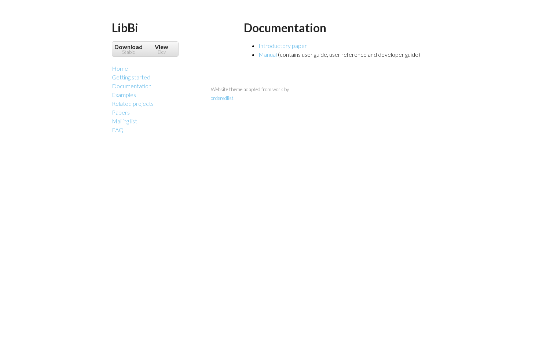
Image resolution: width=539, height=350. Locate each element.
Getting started (131, 77)
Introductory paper (282, 45)
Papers (121, 112)
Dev (161, 49)
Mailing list (124, 121)
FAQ (118, 129)
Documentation (131, 85)
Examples (124, 94)
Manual (267, 54)
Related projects (133, 103)
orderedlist (222, 98)
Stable (128, 49)
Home (120, 68)
